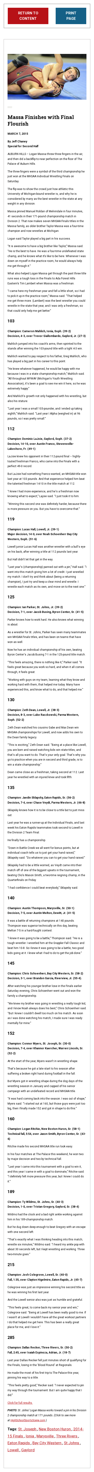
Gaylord (28, 1450)
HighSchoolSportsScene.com (27, 1420)
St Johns (72, 1443)
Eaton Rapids (19, 1443)
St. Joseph (27, 1429)
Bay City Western (47, 1443)
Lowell (14, 1450)
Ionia (30, 1436)
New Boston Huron (55, 1429)
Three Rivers (67, 1436)
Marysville (46, 1436)
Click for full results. (20, 1402)
